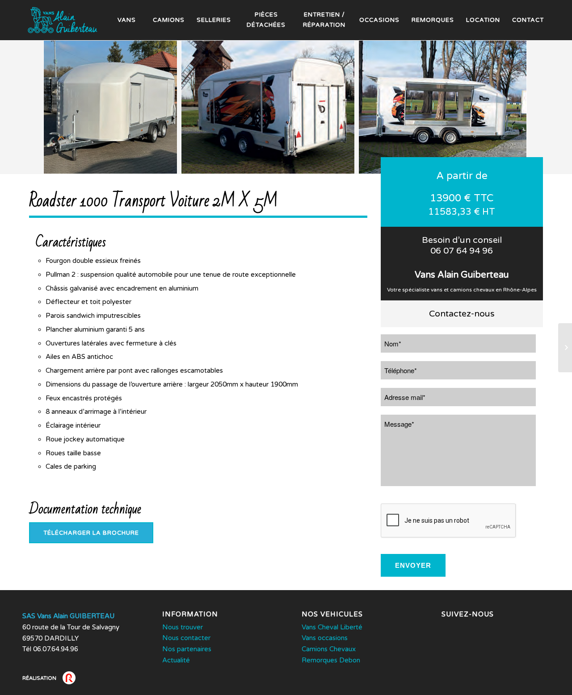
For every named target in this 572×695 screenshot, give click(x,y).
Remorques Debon (331, 660)
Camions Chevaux (329, 649)
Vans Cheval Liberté (332, 627)
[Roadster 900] (565, 347)
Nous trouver (182, 627)
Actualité (176, 660)
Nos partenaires (186, 649)
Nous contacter (186, 638)
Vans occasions (325, 638)
